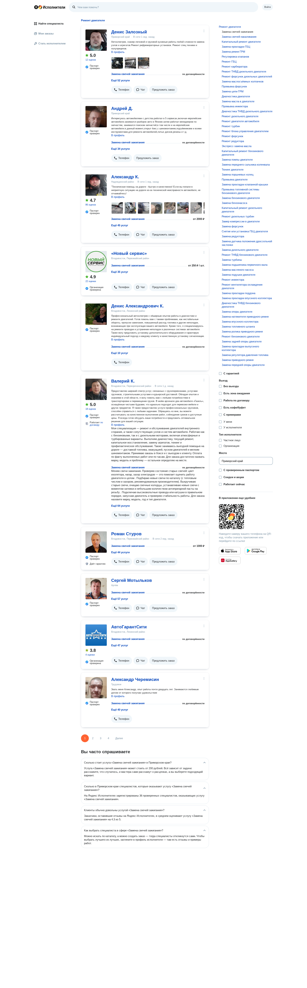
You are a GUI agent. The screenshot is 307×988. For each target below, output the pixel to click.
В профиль (118, 51)
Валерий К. (123, 381)
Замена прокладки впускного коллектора (247, 298)
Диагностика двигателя (236, 96)
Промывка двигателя (234, 179)
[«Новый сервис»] (96, 261)
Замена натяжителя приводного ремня (245, 316)
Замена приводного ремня (238, 359)
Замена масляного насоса (238, 269)
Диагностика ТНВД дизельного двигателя (247, 111)
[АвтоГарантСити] (96, 635)
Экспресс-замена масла (236, 146)
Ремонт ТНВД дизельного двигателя (244, 71)
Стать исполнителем (52, 43)
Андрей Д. (122, 108)
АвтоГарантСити (129, 626)
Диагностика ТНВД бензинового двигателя (241, 305)
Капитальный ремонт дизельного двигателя (242, 209)
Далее (119, 738)
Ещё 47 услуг (119, 645)
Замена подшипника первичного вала (244, 264)
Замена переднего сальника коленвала (246, 164)
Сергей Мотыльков (131, 580)
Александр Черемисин (135, 679)
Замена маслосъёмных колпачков (242, 81)
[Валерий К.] (96, 389)
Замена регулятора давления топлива (245, 354)
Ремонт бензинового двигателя (241, 336)
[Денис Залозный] (96, 40)
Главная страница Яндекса (36, 7)
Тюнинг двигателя (232, 169)
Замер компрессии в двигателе (241, 221)
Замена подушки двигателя (238, 274)
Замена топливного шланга (238, 326)
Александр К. (125, 176)
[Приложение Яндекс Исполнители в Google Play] (255, 550)
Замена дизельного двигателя (240, 249)
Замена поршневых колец (238, 174)
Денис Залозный (129, 31)
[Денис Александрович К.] (96, 314)
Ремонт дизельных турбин (238, 216)
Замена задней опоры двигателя (242, 341)
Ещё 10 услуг (119, 352)
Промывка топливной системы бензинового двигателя (240, 191)
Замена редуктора (233, 236)
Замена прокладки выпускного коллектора (240, 348)
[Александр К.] (96, 185)
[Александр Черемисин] (96, 687)
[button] (121, 90)
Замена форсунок (232, 226)
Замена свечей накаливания (239, 36)
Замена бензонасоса (234, 202)
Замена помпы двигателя (237, 159)
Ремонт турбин (231, 126)
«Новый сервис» (129, 253)
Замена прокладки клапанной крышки (245, 184)
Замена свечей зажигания (128, 73)
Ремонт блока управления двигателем (245, 131)
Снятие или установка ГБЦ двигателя (245, 231)
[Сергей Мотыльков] (96, 588)
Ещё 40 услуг (119, 709)
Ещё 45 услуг (119, 225)
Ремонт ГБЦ (229, 61)
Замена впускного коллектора (240, 321)
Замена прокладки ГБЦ (236, 46)
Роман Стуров (126, 533)
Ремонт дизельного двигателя (240, 116)
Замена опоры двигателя (237, 311)
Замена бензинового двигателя (241, 197)
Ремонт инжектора (233, 279)
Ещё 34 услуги (120, 148)
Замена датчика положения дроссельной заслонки (247, 243)
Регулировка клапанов (235, 56)
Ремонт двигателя (230, 26)
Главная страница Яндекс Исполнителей (49, 7)
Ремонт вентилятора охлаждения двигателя (242, 286)
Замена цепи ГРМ (233, 91)
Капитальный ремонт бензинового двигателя (242, 153)
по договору (96, 423)
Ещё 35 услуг (119, 271)
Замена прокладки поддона (238, 293)
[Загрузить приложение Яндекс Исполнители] (246, 516)
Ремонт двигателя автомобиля (240, 121)
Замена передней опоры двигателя (243, 364)
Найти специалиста (50, 23)
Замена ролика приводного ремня (242, 331)
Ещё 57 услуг (119, 598)
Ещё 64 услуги (120, 505)
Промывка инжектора (235, 106)
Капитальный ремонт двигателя (241, 41)
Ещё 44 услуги (120, 552)
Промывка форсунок (234, 86)
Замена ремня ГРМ (233, 51)
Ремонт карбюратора (234, 66)
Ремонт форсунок (232, 136)
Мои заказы (46, 33)
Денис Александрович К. (137, 306)
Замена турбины (232, 259)
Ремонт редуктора (233, 141)
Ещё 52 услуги (120, 80)
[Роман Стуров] (96, 542)
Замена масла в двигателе (238, 101)
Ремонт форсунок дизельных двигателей (247, 76)
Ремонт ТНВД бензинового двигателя (244, 254)
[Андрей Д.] (96, 116)
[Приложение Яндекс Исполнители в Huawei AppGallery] (230, 560)
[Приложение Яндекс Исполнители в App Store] (230, 550)
